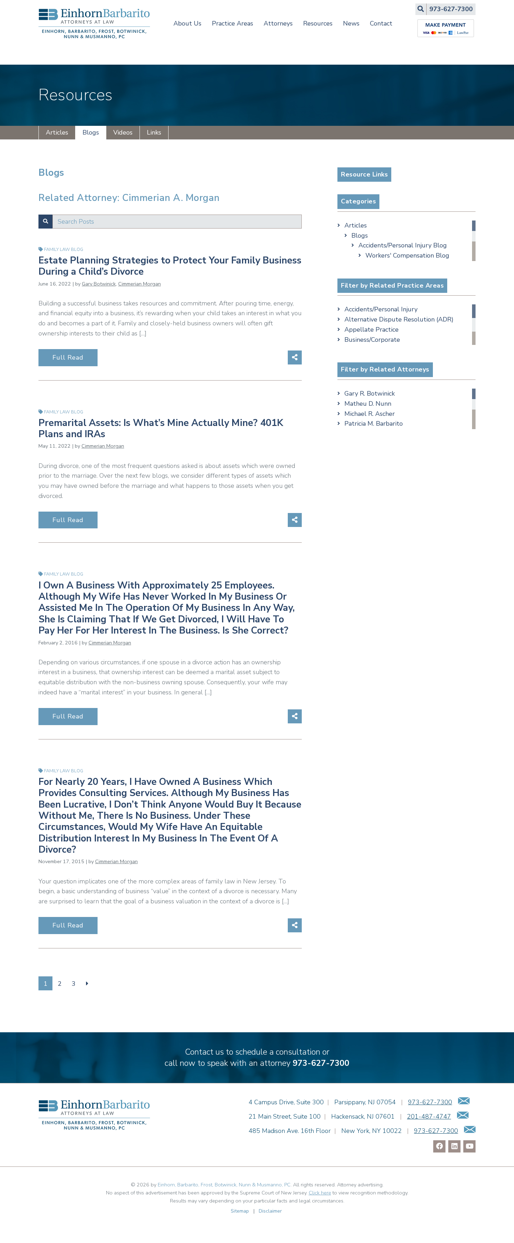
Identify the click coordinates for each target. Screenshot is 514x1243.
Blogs (91, 132)
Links (154, 132)
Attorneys (278, 23)
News (351, 23)
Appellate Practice (371, 329)
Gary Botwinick (99, 283)
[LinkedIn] (454, 1146)
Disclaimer (270, 1210)
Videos (123, 132)
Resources (318, 23)
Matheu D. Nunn (367, 403)
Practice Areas (232, 23)
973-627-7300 (321, 1063)
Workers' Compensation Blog (407, 255)
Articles (57, 132)
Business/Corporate (372, 339)
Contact (381, 23)
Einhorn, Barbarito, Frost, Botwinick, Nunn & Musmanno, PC (224, 1184)
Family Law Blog (63, 249)
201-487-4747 (429, 1116)
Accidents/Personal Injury (380, 309)
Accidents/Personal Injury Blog (402, 245)
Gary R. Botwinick (369, 393)
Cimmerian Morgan (139, 283)
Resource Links (364, 174)
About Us (187, 23)
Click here (320, 1192)
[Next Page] (87, 983)
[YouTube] (469, 1146)
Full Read (68, 357)
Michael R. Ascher (369, 414)
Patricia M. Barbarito (373, 423)
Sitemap (240, 1210)
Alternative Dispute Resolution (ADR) (399, 319)
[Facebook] (439, 1146)
